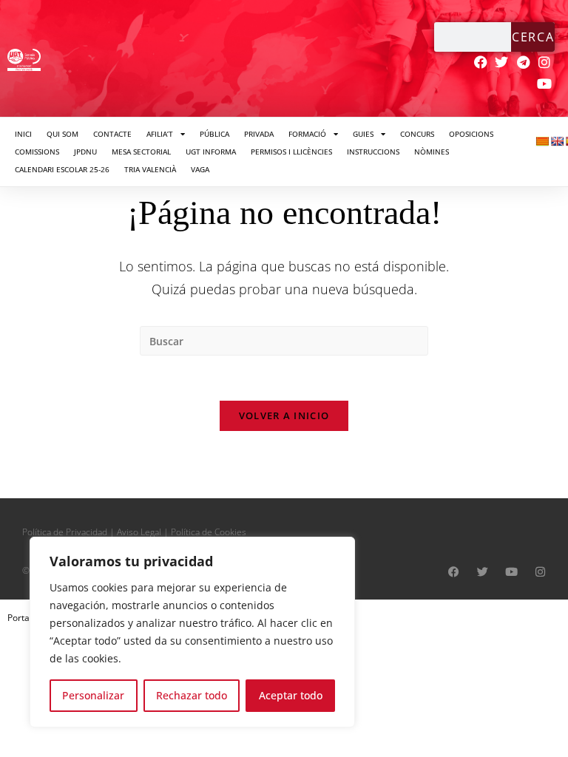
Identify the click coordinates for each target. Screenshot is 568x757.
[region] (192, 632)
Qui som (62, 134)
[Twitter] (502, 62)
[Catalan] (542, 141)
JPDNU (85, 151)
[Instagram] (544, 62)
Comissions (37, 151)
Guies (363, 134)
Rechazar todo (191, 695)
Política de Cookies (208, 532)
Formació (307, 134)
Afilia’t (159, 134)
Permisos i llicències (291, 151)
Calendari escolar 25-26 (62, 169)
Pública (214, 134)
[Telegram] (523, 62)
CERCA (533, 37)
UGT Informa (211, 151)
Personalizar (93, 695)
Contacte (112, 134)
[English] (557, 141)
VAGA (200, 169)
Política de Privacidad (64, 532)
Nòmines (431, 151)
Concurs (417, 134)
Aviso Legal (139, 532)
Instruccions (373, 151)
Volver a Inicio (284, 415)
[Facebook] (480, 62)
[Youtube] (544, 84)
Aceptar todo (290, 695)
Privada (259, 134)
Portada (23, 617)
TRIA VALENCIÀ (150, 169)
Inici (23, 134)
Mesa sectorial (141, 151)
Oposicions (471, 134)
